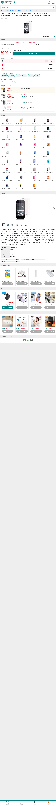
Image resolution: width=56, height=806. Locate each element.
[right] (54, 209)
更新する (37, 44)
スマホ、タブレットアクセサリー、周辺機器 (17, 10)
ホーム (2, 10)
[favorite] (54, 14)
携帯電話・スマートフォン (38, 259)
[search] (53, 7)
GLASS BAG (16, 259)
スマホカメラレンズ (33, 10)
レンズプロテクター (6, 259)
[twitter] (24, 340)
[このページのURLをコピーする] (31, 340)
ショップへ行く (34, 53)
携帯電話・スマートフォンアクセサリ (10, 261)
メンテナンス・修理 (25, 259)
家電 (6, 10)
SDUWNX (19, 50)
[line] (28, 340)
